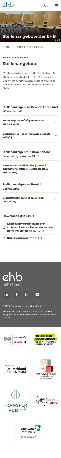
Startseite (7, 47)
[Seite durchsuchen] (46, 5)
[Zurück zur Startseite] (8, 6)
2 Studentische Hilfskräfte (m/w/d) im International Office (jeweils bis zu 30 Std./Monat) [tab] (25, 169)
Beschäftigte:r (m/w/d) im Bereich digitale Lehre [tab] (23, 122)
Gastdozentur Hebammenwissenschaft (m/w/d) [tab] (26, 135)
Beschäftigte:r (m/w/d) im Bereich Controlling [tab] (23, 199)
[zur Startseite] (13, 279)
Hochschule (19, 47)
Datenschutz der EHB (41, 311)
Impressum (22, 311)
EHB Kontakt (9, 311)
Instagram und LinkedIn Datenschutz (21, 314)
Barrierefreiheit (48, 314)
